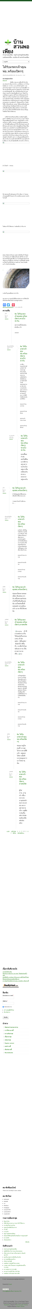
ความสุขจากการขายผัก (10, 1269)
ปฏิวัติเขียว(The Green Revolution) (13, 1251)
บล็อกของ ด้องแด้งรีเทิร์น (8, 307)
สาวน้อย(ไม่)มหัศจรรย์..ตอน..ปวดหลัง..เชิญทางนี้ (16, 981)
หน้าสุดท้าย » (21, 833)
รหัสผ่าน (5, 1001)
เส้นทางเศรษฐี (8, 1261)
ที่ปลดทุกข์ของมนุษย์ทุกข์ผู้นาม (11, 979)
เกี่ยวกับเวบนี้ (8, 1049)
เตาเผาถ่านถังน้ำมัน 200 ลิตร (12, 1271)
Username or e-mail (8, 995)
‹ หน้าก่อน (13, 831)
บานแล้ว (6, 1231)
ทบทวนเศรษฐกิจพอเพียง (10, 1249)
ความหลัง (6, 1238)
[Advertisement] (16, 18)
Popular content (9, 1043)
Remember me (8, 1007)
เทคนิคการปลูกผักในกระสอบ (11, 1263)
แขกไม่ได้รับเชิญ (7, 972)
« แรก (8, 831)
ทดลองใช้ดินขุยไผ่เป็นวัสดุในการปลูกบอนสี (15, 1235)
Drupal (10, 1284)
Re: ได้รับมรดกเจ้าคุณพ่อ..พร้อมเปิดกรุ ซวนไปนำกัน (21, 317)
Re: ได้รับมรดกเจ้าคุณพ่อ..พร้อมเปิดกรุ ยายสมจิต (21, 622)
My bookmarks (9, 1052)
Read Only (6, 1221)
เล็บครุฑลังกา (7, 1240)
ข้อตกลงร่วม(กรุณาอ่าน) (11, 1027)
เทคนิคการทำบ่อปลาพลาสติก (12, 1273)
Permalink (6, 318)
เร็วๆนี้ (5, 1229)
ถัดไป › (14, 833)
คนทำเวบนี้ (8, 1046)
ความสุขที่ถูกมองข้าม (9, 1259)
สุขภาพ (5, 80)
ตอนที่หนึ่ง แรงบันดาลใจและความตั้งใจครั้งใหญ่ (16, 977)
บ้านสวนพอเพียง (16, 46)
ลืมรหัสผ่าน (7, 1012)
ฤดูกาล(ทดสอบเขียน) (9, 1233)
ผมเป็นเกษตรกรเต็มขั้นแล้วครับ (12, 1257)
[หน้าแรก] (8, 42)
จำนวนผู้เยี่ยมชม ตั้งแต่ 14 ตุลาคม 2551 (12, 1291)
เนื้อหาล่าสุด (8, 1036)
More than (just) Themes (22, 1304)
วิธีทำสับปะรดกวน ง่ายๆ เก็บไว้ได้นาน (14, 1223)
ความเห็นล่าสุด (9, 1033)
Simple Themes (20, 1306)
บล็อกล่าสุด (8, 1040)
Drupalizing (7, 1304)
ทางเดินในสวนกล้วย (9, 1225)
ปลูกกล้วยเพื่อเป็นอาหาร (10, 1227)
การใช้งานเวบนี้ (9, 1030)
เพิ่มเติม (27, 1242)
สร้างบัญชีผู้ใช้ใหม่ (9, 1010)
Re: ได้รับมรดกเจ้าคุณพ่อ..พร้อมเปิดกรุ (19, 489)
